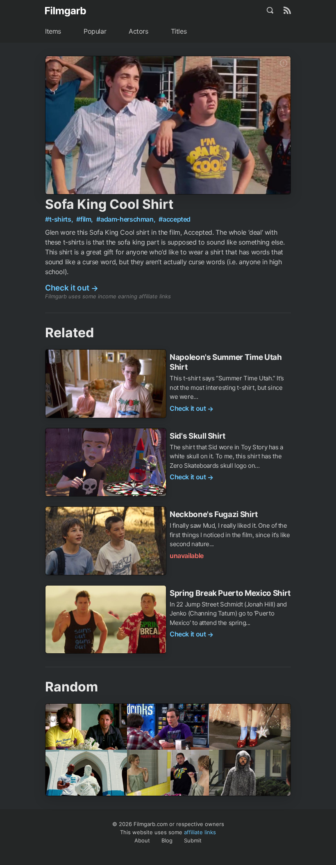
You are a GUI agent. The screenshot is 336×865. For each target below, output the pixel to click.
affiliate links (200, 832)
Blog (167, 840)
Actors (138, 31)
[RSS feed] (287, 10)
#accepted (175, 219)
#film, (85, 219)
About (142, 840)
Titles (179, 31)
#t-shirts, (60, 219)
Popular (95, 31)
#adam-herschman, (126, 219)
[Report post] (283, 63)
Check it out (71, 288)
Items (53, 31)
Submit (193, 840)
